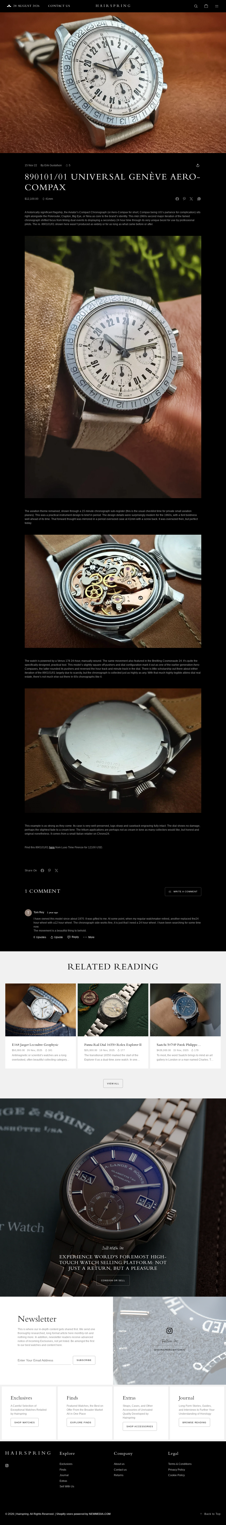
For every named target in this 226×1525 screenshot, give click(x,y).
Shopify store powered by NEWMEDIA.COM (83, 1514)
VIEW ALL (113, 1083)
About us (119, 1464)
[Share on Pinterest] (184, 199)
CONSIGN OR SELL (113, 1280)
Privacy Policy (176, 1469)
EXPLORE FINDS (80, 1422)
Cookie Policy (176, 1475)
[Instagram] (7, 1466)
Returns (118, 1475)
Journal (64, 1475)
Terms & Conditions (180, 1464)
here (52, 847)
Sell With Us (67, 1486)
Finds (63, 1469)
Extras (63, 1480)
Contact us (120, 1469)
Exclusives (66, 1464)
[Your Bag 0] (206, 6)
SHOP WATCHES (24, 1422)
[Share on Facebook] (177, 199)
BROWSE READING (194, 1422)
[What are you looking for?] (196, 6)
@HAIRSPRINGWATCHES (169, 1350)
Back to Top (212, 1514)
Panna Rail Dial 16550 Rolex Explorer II (112, 1045)
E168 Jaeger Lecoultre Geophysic (35, 1045)
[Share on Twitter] (191, 199)
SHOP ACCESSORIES (139, 1426)
